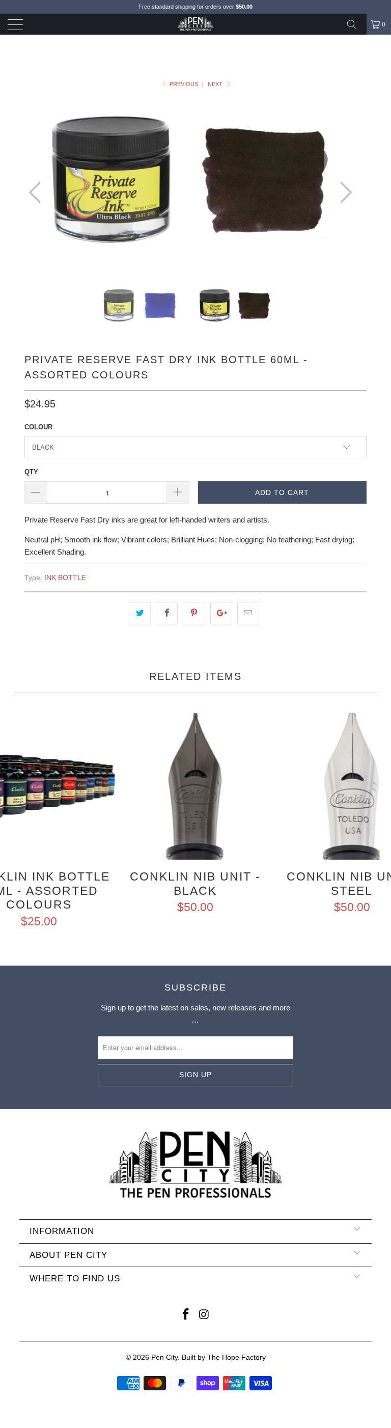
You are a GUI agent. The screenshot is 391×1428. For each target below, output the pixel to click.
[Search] (355, 24)
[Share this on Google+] (221, 613)
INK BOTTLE (65, 578)
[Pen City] (195, 24)
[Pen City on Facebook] (185, 1315)
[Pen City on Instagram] (204, 1315)
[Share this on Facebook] (167, 613)
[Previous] (38, 192)
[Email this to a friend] (248, 613)
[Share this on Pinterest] (194, 613)
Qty (31, 472)
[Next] (343, 192)
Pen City (164, 1357)
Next (216, 84)
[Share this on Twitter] (140, 613)
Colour (38, 427)
